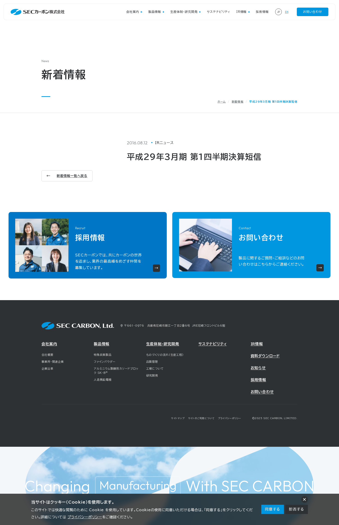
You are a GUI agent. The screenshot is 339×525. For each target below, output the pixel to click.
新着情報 (238, 101)
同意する (272, 509)
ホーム (221, 101)
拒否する (296, 509)
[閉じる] (304, 499)
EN (286, 12)
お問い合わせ (312, 11)
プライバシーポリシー (85, 517)
